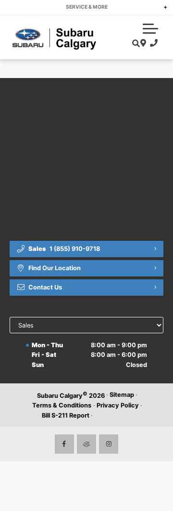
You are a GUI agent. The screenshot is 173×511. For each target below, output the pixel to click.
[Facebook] (64, 444)
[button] (150, 28)
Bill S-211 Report (65, 415)
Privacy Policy (118, 405)
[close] (159, 7)
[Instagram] (108, 444)
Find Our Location (54, 268)
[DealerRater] (86, 444)
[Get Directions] (142, 43)
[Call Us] (152, 43)
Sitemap (122, 394)
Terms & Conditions (61, 405)
